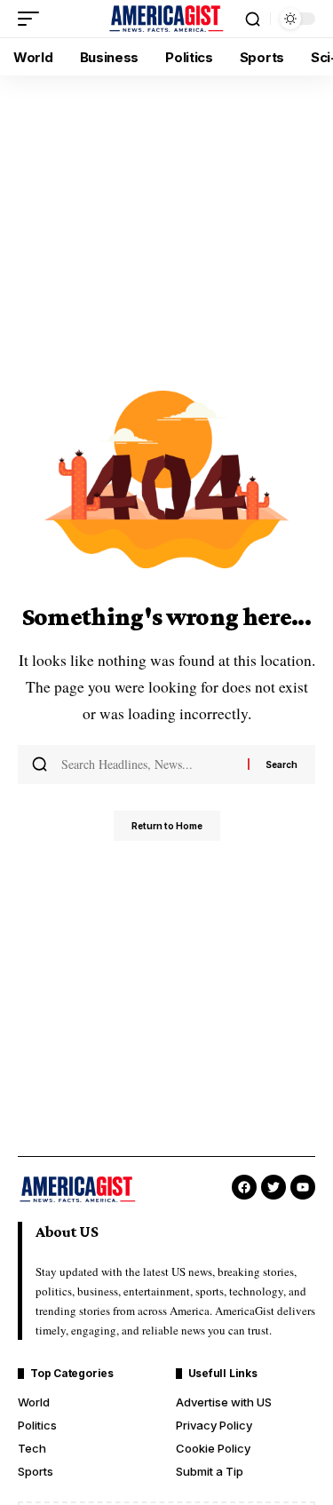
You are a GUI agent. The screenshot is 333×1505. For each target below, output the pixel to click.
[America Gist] (166, 19)
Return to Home (166, 825)
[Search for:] (148, 764)
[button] (33, 19)
